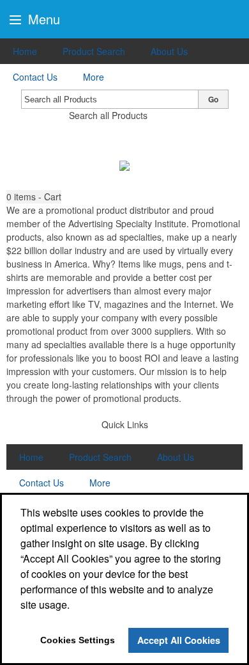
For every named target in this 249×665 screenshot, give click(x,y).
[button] (33, 197)
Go (213, 99)
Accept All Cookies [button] (178, 640)
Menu (42, 19)
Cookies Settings (77, 640)
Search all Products (108, 115)
